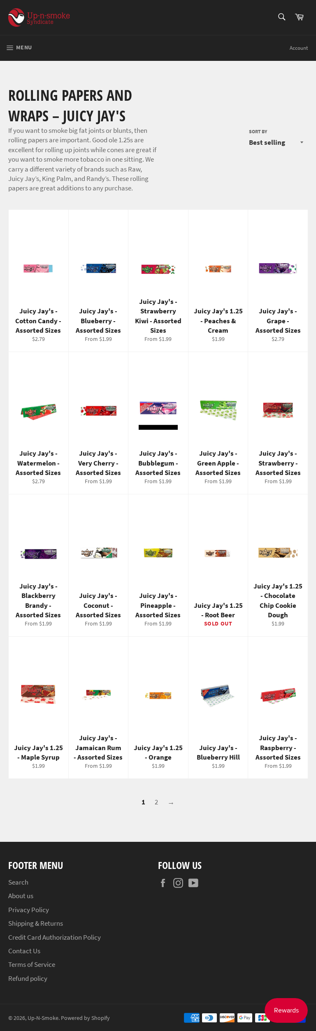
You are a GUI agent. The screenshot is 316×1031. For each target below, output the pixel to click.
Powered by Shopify (85, 1018)
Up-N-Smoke (43, 1018)
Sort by (258, 131)
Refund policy (27, 978)
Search (18, 882)
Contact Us (24, 950)
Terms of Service (31, 964)
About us (20, 895)
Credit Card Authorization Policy (54, 937)
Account (299, 47)
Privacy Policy (28, 909)
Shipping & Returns (35, 923)
